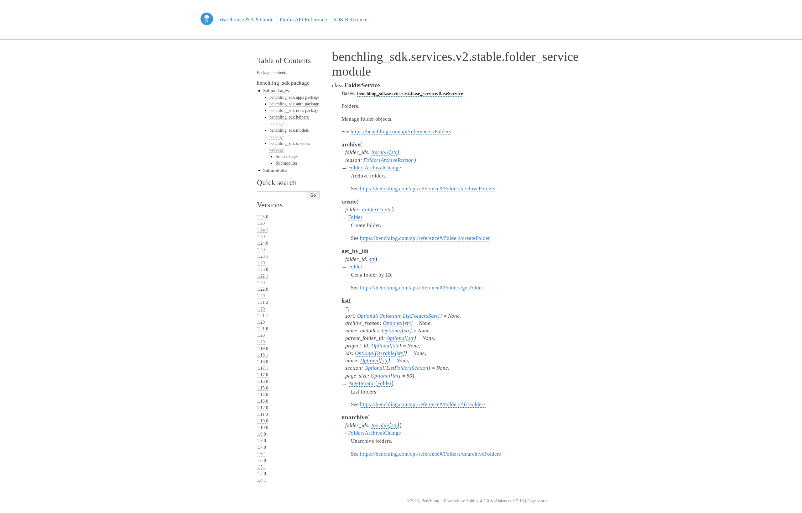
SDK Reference (350, 20)
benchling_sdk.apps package (294, 97)
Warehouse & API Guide (246, 20)
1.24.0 (262, 243)
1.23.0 (262, 269)
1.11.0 (262, 414)
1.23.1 (262, 256)
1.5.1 (261, 467)
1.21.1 (262, 315)
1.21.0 (262, 328)
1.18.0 (262, 361)
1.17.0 (262, 375)
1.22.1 (262, 276)
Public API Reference (303, 20)
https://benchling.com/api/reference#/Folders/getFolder (421, 288)
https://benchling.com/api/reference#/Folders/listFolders (423, 404)
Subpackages (276, 90)
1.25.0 (262, 216)
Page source (537, 501)
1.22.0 (262, 289)
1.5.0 (261, 473)
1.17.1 (262, 368)
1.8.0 (261, 440)
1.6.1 (261, 454)
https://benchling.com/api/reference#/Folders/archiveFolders (427, 189)
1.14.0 (262, 394)
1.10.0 (262, 421)
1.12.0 (262, 407)
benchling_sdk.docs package (294, 110)
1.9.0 (261, 434)
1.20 (261, 223)
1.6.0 (261, 460)
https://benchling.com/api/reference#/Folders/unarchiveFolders (430, 454)
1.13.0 (262, 401)
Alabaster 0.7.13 (509, 501)
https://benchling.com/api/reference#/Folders (401, 132)
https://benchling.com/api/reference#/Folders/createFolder (425, 238)
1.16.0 (262, 381)
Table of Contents (284, 60)
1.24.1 (262, 230)
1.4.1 (261, 480)
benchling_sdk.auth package (294, 104)
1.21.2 (262, 302)
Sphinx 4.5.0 (477, 501)
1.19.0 (262, 348)
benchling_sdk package (283, 83)
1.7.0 (261, 447)
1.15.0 (262, 388)
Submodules (286, 163)
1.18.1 (262, 355)
